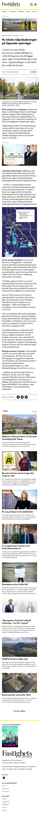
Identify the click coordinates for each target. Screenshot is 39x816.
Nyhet (33, 72)
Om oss (4, 786)
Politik (28, 11)
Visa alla (34, 411)
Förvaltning (12, 11)
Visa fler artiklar (19, 711)
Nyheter (4, 11)
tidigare (32, 368)
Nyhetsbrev (6, 789)
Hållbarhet (21, 11)
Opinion (34, 11)
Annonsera (5, 791)
